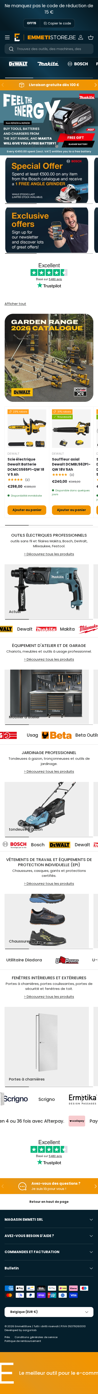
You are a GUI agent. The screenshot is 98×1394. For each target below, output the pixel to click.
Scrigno (18, 1099)
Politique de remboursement (23, 1341)
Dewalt (7, 629)
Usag (49, 735)
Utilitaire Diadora (45, 960)
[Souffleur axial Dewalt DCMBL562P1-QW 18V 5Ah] (71, 428)
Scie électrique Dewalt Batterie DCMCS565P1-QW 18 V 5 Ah (26, 467)
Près (7, 1337)
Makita (50, 629)
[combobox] (49, 49)
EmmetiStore (23, 1326)
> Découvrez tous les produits (49, 554)
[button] (91, 37)
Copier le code (59, 23)
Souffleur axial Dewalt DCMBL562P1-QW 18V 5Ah (71, 464)
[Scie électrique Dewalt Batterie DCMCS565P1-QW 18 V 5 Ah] (27, 428)
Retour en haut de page (49, 1202)
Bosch (8, 845)
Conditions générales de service (36, 1337)
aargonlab (29, 1330)
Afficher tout (15, 303)
